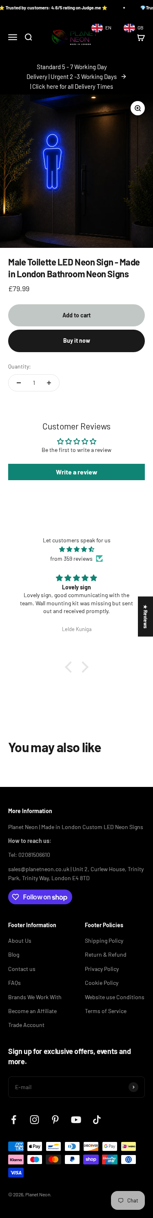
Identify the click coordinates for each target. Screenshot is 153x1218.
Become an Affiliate (32, 1010)
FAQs (14, 982)
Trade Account (26, 1024)
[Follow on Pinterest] (55, 1119)
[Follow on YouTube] (76, 1119)
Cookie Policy (101, 982)
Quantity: (19, 366)
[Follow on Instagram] (34, 1119)
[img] (76, 549)
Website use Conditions (114, 996)
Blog (13, 954)
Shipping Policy (104, 940)
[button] (70, 667)
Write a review (77, 472)
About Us (19, 940)
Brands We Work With (35, 996)
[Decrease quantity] (19, 383)
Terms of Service (105, 1010)
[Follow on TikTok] (96, 1119)
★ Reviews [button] (146, 616)
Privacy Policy (102, 968)
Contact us (21, 968)
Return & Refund (105, 954)
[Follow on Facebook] (13, 1119)
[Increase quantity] (49, 383)
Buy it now (76, 340)
